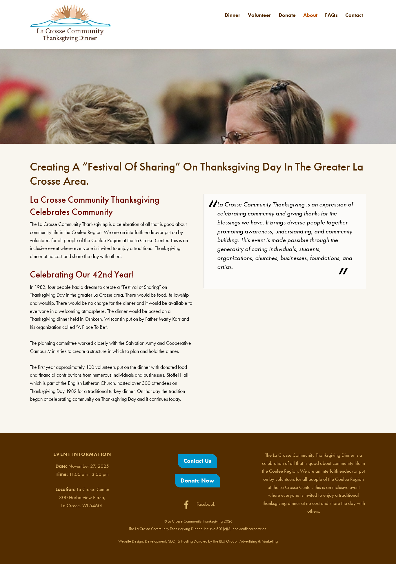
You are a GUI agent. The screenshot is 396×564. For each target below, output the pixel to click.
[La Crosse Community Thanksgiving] (70, 39)
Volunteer (259, 15)
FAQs (331, 15)
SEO (171, 541)
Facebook (205, 504)
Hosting (187, 541)
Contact (354, 15)
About (310, 15)
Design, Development (149, 541)
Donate (287, 15)
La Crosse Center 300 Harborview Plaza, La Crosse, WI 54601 (84, 497)
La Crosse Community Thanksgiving (195, 521)
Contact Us (197, 461)
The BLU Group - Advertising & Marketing (245, 541)
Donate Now (197, 480)
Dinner (232, 15)
